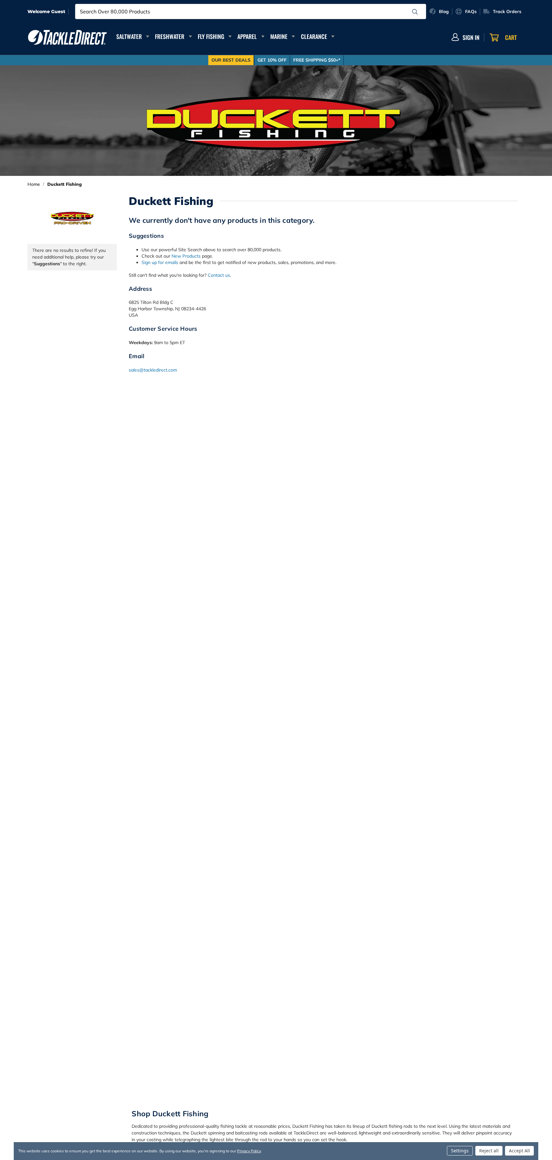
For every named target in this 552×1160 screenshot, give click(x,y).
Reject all (489, 1151)
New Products (186, 256)
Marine (279, 36)
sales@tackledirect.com (153, 370)
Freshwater (169, 36)
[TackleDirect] (67, 37)
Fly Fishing (211, 36)
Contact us (219, 275)
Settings (460, 1151)
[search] (415, 12)
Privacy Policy (249, 1151)
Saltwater (129, 36)
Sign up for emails (160, 262)
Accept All (519, 1151)
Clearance (314, 36)
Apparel (247, 36)
